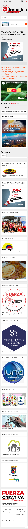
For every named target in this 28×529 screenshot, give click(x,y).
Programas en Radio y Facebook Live (8, 512)
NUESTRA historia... (20, 514)
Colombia (6, 29)
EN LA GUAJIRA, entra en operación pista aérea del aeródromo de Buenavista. (14, 77)
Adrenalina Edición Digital (20, 511)
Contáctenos (20, 509)
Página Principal (8, 509)
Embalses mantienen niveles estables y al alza (16, 24)
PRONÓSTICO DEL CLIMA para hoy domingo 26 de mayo (13, 129)
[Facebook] (1, 1)
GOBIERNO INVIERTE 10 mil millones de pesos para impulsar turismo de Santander (13, 142)
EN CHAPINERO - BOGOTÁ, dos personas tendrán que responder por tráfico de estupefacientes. (12, 73)
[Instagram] (4, 1)
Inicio (2, 29)
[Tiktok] (7, 1)
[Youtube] (10, 1)
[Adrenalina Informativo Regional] (14, 14)
